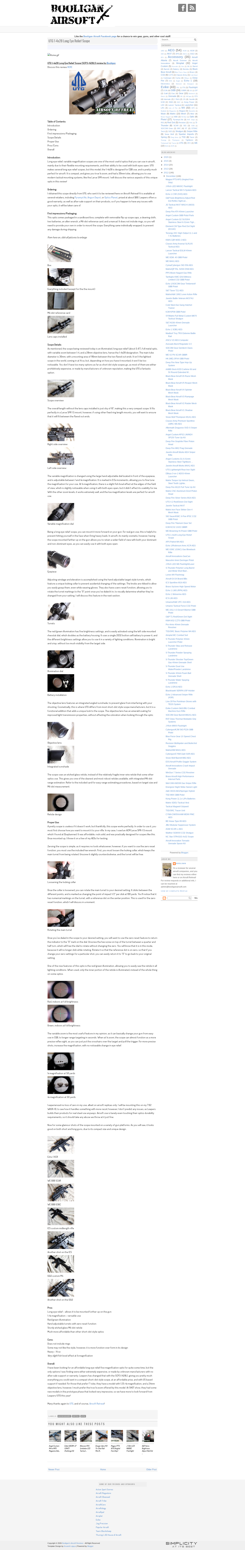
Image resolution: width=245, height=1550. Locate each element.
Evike (165, 87)
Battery (176, 69)
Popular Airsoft (102, 1527)
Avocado (175, 66)
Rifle (190, 123)
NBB (176, 117)
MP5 (193, 108)
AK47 (169, 54)
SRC (179, 128)
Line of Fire (173, 108)
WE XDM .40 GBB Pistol (176, 257)
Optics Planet (111, 197)
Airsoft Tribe (101, 1500)
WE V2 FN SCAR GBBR (176, 355)
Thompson (176, 140)
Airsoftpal (100, 1512)
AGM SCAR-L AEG (174, 829)
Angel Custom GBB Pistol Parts (180, 215)
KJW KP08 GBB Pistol (176, 312)
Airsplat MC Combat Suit (177, 635)
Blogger (184, 853)
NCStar (183, 117)
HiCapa (188, 96)
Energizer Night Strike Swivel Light (181, 787)
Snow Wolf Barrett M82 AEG (178, 758)
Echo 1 (188, 80)
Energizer (190, 84)
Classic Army (181, 75)
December (171, 176)
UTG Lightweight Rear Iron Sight (180, 470)
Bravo (192, 72)
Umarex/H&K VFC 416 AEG (178, 602)
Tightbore (189, 140)
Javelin (192, 99)
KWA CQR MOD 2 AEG (176, 240)
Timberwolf (164, 143)
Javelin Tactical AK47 (175, 506)
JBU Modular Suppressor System (181, 825)
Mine (192, 114)
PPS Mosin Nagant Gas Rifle (179, 273)
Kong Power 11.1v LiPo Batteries (180, 799)
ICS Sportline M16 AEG (176, 582)
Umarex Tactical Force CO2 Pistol (181, 606)
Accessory (64, 1416)
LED (162, 105)
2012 (166, 173)
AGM (192, 51)
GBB (173, 90)
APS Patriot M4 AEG (175, 542)
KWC (178, 102)
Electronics (165, 84)
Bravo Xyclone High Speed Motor (181, 586)
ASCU (185, 54)
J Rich (176, 99)
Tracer (174, 143)
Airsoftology (101, 1508)
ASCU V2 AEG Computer (177, 340)
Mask (163, 114)
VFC (189, 143)
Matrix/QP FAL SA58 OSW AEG (180, 269)
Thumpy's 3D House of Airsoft (108, 1535)
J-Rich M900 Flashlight (176, 726)
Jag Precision (102, 1523)
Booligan (111, 63)
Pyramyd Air (80, 197)
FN (183, 87)
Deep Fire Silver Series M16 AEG (181, 498)
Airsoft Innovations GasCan (178, 556)
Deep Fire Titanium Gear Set (179, 523)
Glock (163, 96)
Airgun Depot (94, 197)
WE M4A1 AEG (172, 261)
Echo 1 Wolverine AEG (176, 594)
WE (196, 143)
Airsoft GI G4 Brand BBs (176, 579)
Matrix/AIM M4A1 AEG (176, 750)
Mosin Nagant (166, 117)
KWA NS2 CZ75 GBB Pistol (178, 620)
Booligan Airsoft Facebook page (99, 36)
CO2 (163, 75)
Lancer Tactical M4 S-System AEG (181, 190)
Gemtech (191, 93)
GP (196, 90)
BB (188, 66)
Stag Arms (174, 137)
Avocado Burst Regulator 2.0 (179, 344)
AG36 (184, 51)
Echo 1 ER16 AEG (174, 687)
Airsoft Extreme (180, 60)
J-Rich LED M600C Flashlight (179, 186)
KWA (171, 102)
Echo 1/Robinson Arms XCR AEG (181, 545)
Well (166, 146)
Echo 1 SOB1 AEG (174, 329)
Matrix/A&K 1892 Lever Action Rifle (181, 294)
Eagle (178, 81)
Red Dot (171, 122)
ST (186, 128)
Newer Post (54, 1469)
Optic (76, 1416)
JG (184, 99)
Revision (182, 123)
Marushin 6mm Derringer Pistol (180, 560)
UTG (71, 1403)
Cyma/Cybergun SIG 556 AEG (179, 265)
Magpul (182, 111)
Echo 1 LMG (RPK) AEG (176, 590)
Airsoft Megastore (103, 1493)
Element (179, 84)
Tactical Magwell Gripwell (177, 806)
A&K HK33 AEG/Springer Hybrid (180, 791)
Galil (166, 93)
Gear (181, 93)
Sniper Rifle (192, 131)
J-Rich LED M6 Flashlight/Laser (180, 564)
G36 (165, 90)
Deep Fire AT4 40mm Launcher (180, 211)
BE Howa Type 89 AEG (176, 821)
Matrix (173, 114)
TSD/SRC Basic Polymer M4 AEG (181, 631)
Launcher (189, 105)
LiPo (162, 108)
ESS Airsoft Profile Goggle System (181, 762)
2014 (166, 165)
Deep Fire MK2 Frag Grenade (179, 448)
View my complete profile (174, 891)
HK (181, 96)
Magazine (172, 111)
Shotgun (179, 131)
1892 (162, 51)
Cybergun (168, 78)
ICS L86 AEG (172, 598)
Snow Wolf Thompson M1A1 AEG (181, 417)
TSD (184, 137)
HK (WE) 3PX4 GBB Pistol (177, 358)
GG (191, 90)
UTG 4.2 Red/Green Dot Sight (179, 502)
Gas (173, 93)
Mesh (183, 114)
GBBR (183, 90)
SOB (192, 126)
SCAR (176, 126)
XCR (172, 146)
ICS (196, 96)
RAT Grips (191, 120)
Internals (167, 99)
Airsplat (180, 63)
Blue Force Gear (181, 72)
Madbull (163, 111)
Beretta (186, 69)
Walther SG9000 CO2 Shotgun (180, 833)
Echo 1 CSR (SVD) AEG (176, 194)
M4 (183, 107)
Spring (164, 137)
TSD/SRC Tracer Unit (175, 810)
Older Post (151, 1469)
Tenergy (163, 140)
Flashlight (193, 87)
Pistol (163, 119)
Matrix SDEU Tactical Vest (177, 803)
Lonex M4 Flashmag (175, 575)
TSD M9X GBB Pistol (175, 795)
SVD (170, 131)
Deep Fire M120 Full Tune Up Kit (180, 487)
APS (177, 54)
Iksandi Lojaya (70, 1546)
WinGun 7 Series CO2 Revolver (180, 772)
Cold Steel (194, 75)
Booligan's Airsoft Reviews (72, 1543)
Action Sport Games (104, 1489)
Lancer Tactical (174, 105)
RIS (162, 123)
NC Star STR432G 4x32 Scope (180, 837)
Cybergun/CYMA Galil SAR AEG (180, 754)
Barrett (166, 69)
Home (103, 1469)
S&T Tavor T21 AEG (175, 290)
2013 (166, 169)
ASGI (192, 54)
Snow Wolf (169, 134)
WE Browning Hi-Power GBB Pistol (181, 531)
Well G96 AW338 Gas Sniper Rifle (181, 783)
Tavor (192, 137)
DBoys (186, 78)
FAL (177, 87)
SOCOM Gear (167, 128)
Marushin (192, 111)
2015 (166, 161)
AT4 (162, 57)
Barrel (195, 66)
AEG (171, 50)
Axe (182, 66)
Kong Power (189, 102)
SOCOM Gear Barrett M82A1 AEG (181, 715)
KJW (163, 102)
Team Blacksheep (103, 1531)
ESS (170, 81)
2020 (166, 157)
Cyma (178, 78)
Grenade (172, 96)
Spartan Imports (186, 134)
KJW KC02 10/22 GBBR (176, 527)
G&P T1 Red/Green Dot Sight (179, 617)
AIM (162, 54)
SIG (184, 126)
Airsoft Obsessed (103, 1497)
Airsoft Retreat (96, 1403)
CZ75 (170, 75)
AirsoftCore (101, 1504)
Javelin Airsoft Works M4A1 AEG (180, 466)
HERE (69, 67)
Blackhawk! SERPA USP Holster (180, 690)
